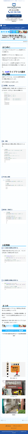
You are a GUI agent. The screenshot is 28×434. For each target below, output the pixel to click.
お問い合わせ (8, 425)
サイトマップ (13, 428)
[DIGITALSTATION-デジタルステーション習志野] (14, 8)
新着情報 (22, 27)
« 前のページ (3, 420)
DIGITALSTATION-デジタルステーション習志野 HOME (10, 27)
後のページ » (24, 420)
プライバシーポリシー (17, 425)
